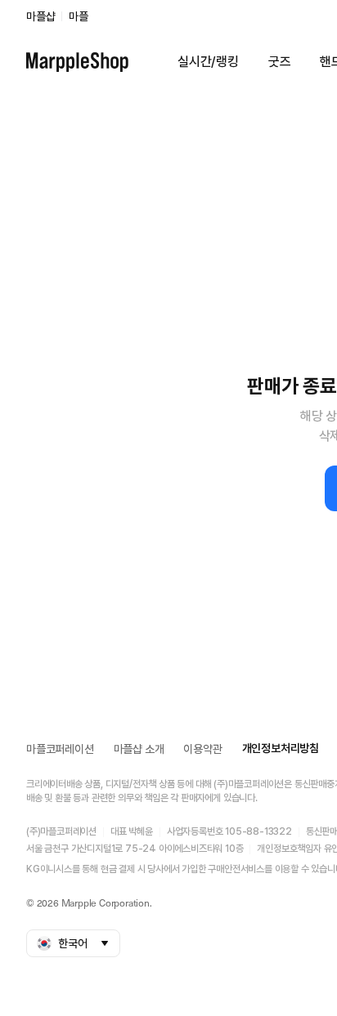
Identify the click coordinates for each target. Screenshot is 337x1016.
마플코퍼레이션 (60, 748)
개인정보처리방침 (280, 748)
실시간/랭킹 (208, 61)
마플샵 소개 (139, 748)
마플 (78, 16)
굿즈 (279, 61)
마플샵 (40, 16)
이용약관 (202, 748)
